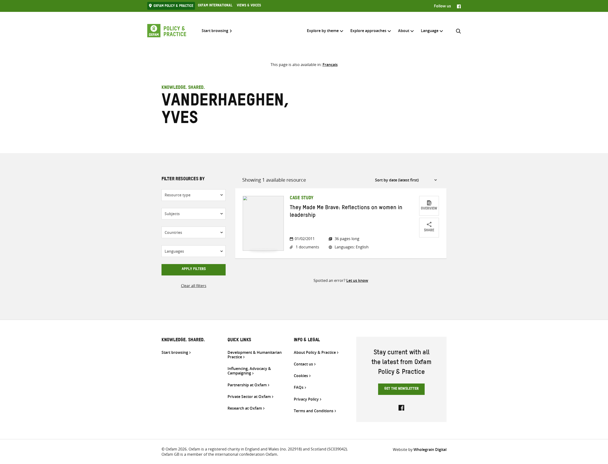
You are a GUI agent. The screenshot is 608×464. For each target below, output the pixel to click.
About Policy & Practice (315, 352)
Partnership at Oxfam (247, 385)
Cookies (301, 376)
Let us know (357, 280)
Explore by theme (323, 30)
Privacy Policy (306, 399)
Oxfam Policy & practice (173, 6)
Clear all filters (193, 285)
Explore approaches (368, 30)
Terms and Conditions (313, 411)
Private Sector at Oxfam (249, 396)
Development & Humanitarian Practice (255, 354)
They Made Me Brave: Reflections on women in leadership (346, 212)
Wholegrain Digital (429, 449)
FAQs (299, 387)
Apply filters (194, 269)
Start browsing (215, 30)
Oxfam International (215, 6)
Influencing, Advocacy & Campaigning (249, 370)
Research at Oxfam (245, 408)
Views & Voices (249, 6)
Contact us (303, 364)
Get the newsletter (401, 389)
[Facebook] (459, 6)
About (403, 30)
